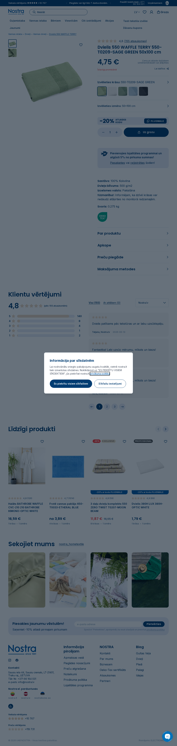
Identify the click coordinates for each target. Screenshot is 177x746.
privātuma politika (100, 373)
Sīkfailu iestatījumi (110, 383)
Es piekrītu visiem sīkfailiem (71, 383)
